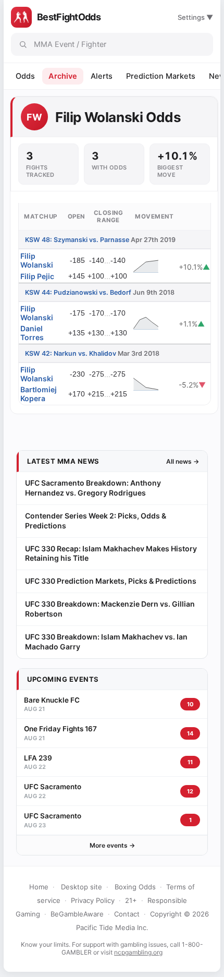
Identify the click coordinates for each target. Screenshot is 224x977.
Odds (25, 76)
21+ (131, 900)
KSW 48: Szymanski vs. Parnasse (77, 240)
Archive (62, 76)
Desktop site (81, 887)
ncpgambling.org (138, 952)
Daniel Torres (32, 333)
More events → (112, 845)
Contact (127, 914)
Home (38, 887)
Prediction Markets (160, 76)
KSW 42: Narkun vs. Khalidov (70, 353)
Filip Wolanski (36, 260)
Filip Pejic (37, 276)
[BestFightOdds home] (21, 17)
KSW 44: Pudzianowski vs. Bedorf (78, 292)
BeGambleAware (77, 914)
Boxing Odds (135, 887)
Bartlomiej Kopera (38, 394)
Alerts (102, 76)
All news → (182, 461)
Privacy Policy (93, 900)
